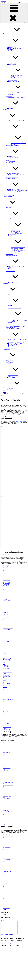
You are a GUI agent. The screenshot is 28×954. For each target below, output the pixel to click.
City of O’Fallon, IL (7, 723)
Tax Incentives (11, 376)
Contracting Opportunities (16, 92)
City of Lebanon (6, 859)
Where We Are (9, 96)
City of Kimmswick (7, 629)
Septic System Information (16, 249)
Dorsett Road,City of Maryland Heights (6, 586)
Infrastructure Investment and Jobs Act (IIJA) (15, 194)
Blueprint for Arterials (10, 195)
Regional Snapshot (9, 360)
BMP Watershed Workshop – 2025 (18, 247)
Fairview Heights (6, 729)
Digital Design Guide (20, 421)
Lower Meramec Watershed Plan (17, 251)
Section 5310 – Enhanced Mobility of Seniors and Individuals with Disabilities (17, 191)
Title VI (10, 93)
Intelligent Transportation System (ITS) (16, 174)
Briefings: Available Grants (13, 269)
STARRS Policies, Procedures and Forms (16, 323)
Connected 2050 (11, 156)
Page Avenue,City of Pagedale (6, 666)
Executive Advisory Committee (14, 48)
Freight (7, 160)
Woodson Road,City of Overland (6, 811)
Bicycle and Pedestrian (10, 193)
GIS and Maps (9, 361)
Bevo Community (6, 580)
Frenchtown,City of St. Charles (7, 600)
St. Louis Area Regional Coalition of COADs (15, 326)
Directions (11, 934)
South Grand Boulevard (5, 686)
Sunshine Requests (12, 94)
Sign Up (2, 920)
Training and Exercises (10, 327)
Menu (24, 22)
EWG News (10, 108)
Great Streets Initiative (10, 161)
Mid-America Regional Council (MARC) (16, 342)
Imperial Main (6, 895)
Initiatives (5, 387)
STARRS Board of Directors (14, 305)
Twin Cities (5, 711)
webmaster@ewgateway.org (9, 943)
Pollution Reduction (12, 282)
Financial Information (12, 80)
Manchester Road (6, 660)
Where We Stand (9, 362)
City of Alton (6, 567)
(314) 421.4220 (7, 941)
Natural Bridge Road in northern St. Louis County (8, 655)
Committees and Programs (16, 233)
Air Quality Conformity (16, 231)
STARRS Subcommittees (13, 306)
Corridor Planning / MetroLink (12, 177)
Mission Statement (12, 63)
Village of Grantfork (7, 871)
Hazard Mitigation (9, 254)
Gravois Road (6, 770)
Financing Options (15, 252)
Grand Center (6, 617)
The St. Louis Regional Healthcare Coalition (17, 339)
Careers (2, 934)
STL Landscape (11, 377)
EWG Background (12, 46)
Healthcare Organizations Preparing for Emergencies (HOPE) (16, 344)
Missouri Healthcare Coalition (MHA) (16, 341)
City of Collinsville (7, 764)
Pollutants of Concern (15, 230)
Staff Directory (11, 50)
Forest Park (5, 612)
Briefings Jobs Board (12, 268)
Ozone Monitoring (15, 232)
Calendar (7, 346)
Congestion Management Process (15, 175)
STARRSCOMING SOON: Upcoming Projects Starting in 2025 (19, 320)
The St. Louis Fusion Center (11, 325)
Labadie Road (6, 641)
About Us (5, 33)
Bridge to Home (9, 389)
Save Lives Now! (9, 388)
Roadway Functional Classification (13, 157)
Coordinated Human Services (14, 189)
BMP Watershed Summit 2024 (17, 248)
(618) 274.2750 (14, 941)
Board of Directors (12, 47)
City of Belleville (6, 847)
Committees (10, 49)
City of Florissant (6, 883)
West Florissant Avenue (8, 699)
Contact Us (6, 934)
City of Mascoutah (7, 823)
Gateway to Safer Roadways (12, 158)
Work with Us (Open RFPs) (11, 348)
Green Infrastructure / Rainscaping (18, 250)
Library (4, 392)
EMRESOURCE (11, 345)
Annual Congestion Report (13, 173)
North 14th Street (6, 752)
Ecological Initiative (12, 234)
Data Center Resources (13, 375)
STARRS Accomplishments (14, 322)
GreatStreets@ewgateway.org (19, 914)
